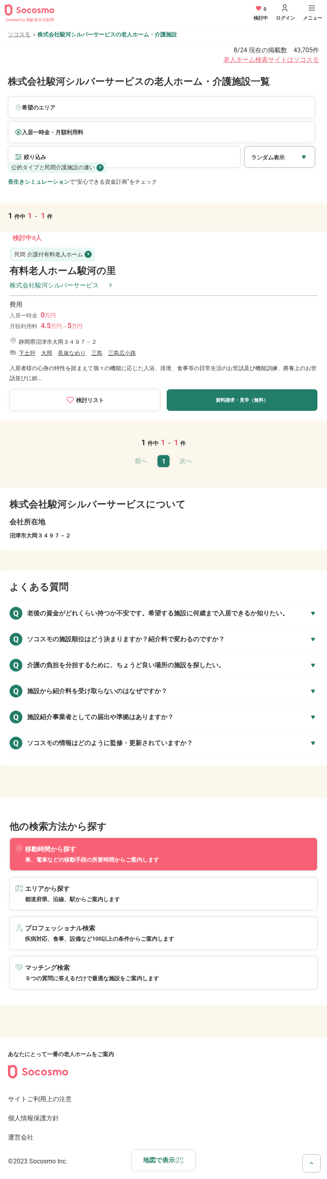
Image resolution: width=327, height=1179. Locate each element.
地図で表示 (159, 1160)
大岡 (46, 353)
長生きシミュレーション (38, 181)
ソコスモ (19, 34)
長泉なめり (72, 353)
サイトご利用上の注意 (40, 1099)
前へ (141, 461)
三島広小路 (122, 353)
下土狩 (27, 353)
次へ (185, 461)
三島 (96, 353)
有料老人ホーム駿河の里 (63, 270)
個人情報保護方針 (33, 1118)
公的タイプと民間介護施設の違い (53, 167)
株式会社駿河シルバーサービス (54, 285)
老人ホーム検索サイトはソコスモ (271, 59)
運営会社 (20, 1137)
